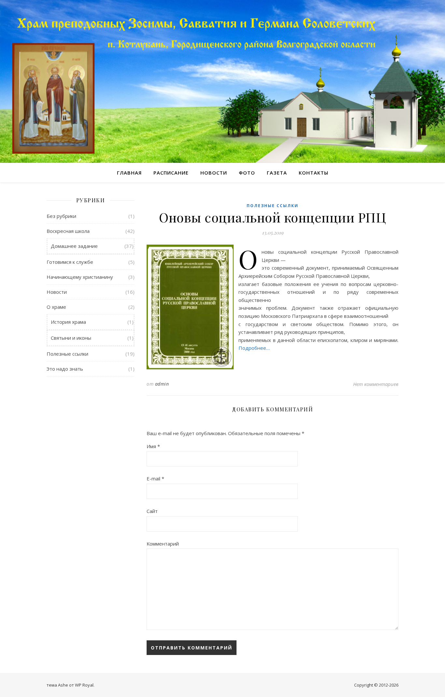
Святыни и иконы (71, 337)
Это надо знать (65, 368)
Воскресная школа (68, 231)
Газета (277, 172)
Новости (213, 172)
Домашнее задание (74, 246)
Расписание (171, 172)
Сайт (152, 511)
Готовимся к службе (70, 262)
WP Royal (84, 685)
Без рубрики (61, 216)
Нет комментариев (375, 384)
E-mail (155, 478)
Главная (129, 172)
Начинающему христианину (80, 277)
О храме (56, 307)
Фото (247, 172)
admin (162, 384)
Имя (153, 446)
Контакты (313, 172)
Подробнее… (254, 348)
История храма (68, 322)
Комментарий (163, 543)
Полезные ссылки (67, 353)
